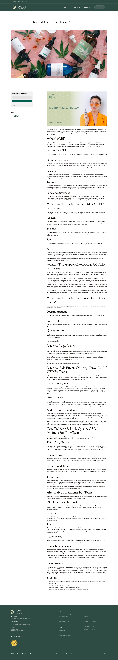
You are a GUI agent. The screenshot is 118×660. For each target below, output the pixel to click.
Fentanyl (94, 621)
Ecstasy (86, 621)
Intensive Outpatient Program (66, 614)
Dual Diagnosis (95, 619)
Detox (60, 624)
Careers (14, 1)
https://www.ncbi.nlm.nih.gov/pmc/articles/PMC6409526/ (64, 587)
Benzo (93, 616)
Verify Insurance (62, 632)
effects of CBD (69, 376)
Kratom (94, 624)
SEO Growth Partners (70, 653)
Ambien (86, 616)
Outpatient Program (63, 616)
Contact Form (62, 630)
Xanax (93, 629)
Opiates (86, 629)
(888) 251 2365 (14, 629)
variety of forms (61, 154)
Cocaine (86, 619)
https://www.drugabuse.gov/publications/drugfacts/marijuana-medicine (68, 589)
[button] (67, 7)
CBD (48, 143)
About (23, 1)
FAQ (26, 1)
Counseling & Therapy (64, 621)
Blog (19, 1)
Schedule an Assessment (65, 635)
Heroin (85, 624)
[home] (22, 7)
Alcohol (93, 614)
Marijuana (86, 626)
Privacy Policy (104, 653)
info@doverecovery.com (17, 630)
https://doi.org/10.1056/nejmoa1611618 (59, 585)
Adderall (86, 614)
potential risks (80, 306)
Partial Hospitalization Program (66, 619)
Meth (93, 626)
